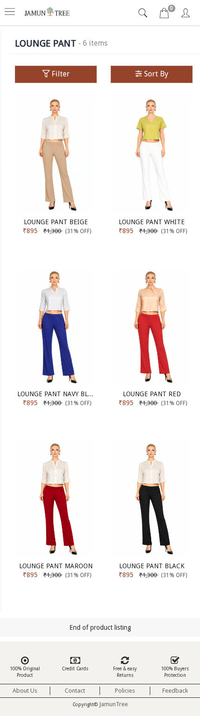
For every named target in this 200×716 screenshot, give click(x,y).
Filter (60, 73)
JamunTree (113, 704)
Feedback (175, 690)
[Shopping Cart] (164, 14)
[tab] (144, 13)
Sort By (155, 73)
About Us (25, 690)
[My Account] (185, 14)
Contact (75, 690)
